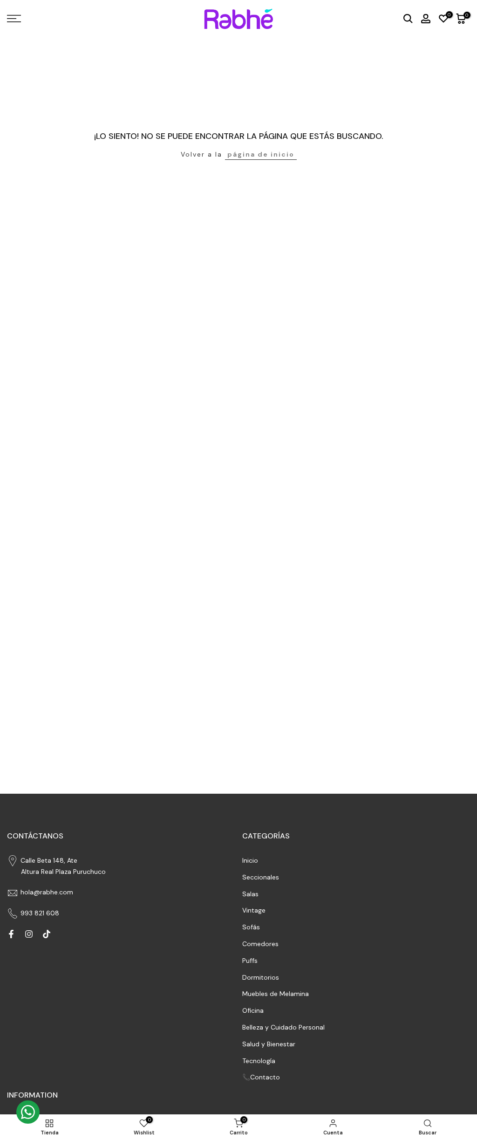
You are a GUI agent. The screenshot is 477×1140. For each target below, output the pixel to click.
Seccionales (260, 877)
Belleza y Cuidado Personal (283, 1027)
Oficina (253, 1010)
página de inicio (260, 154)
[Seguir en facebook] (11, 934)
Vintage (254, 910)
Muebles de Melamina (275, 993)
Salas (250, 894)
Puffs (250, 960)
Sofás (251, 927)
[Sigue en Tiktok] (46, 934)
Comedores (260, 944)
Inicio (250, 860)
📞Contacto (261, 1077)
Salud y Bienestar (268, 1044)
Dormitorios (260, 977)
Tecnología (258, 1061)
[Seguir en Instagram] (29, 934)
